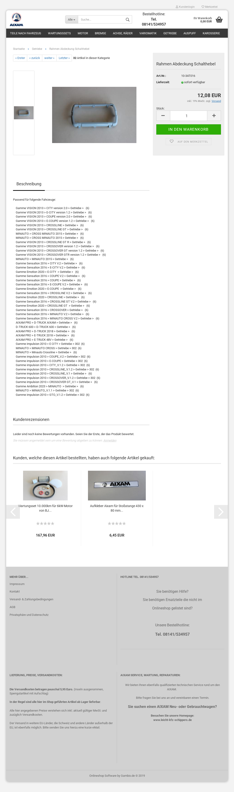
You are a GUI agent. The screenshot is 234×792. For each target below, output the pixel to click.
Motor (83, 33)
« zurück (34, 58)
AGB (12, 607)
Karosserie (211, 33)
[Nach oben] (221, 785)
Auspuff (189, 33)
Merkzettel (211, 6)
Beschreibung (28, 183)
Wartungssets (59, 33)
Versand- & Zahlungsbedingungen (31, 599)
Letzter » (64, 58)
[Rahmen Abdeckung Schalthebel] (94, 112)
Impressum (17, 584)
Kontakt (15, 591)
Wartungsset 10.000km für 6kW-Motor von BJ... (45, 508)
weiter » (49, 58)
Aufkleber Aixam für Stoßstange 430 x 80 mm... (117, 508)
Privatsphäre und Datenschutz (29, 615)
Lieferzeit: (163, 82)
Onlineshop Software (103, 775)
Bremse (100, 33)
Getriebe (170, 33)
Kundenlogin (186, 6)
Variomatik (148, 33)
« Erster (20, 58)
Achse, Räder (123, 33)
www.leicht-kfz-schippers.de (172, 720)
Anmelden (109, 440)
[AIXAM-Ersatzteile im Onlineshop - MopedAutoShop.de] (34, 19)
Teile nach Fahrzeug (25, 33)
